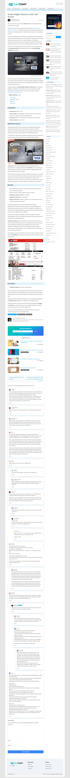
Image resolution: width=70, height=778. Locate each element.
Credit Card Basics (49, 174)
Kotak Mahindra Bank (12, 314)
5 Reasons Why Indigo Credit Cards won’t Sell (31, 350)
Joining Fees (13, 97)
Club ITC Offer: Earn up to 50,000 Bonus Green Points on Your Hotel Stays (56, 45)
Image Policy (48, 768)
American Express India (51, 152)
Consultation (50, 8)
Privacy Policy (49, 766)
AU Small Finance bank (50, 156)
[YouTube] (13, 765)
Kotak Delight (29, 314)
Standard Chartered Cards (51, 233)
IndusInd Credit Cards (50, 211)
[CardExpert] (17, 5)
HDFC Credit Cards (49, 191)
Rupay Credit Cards (50, 226)
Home (9, 8)
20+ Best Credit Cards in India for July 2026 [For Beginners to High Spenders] (56, 74)
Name (9, 740)
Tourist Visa (48, 235)
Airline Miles (48, 145)
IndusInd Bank (49, 209)
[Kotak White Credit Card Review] (13, 370)
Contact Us (30, 768)
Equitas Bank (48, 178)
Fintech (47, 180)
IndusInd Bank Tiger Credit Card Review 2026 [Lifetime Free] (55, 68)
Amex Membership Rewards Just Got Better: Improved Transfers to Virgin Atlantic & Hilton (54, 86)
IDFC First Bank (49, 206)
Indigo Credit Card (24, 352)
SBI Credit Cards (49, 228)
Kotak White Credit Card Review (28, 367)
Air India (47, 141)
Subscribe (36, 331)
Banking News (49, 165)
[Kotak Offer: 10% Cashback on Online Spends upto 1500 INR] (13, 343)
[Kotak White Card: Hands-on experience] (13, 361)
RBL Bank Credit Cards (50, 224)
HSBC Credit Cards (49, 198)
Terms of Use (48, 764)
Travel (47, 237)
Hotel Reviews (25, 8)
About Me (30, 764)
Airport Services (49, 149)
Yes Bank (47, 239)
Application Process (14, 99)
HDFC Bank (48, 189)
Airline (47, 143)
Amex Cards (48, 154)
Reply (10, 402)
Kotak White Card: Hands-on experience (30, 359)
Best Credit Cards (16, 8)
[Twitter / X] (11, 765)
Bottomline (12, 103)
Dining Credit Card (21, 314)
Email (9, 745)
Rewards (12, 101)
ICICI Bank (48, 202)
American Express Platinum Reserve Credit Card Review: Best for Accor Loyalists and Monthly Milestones (54, 122)
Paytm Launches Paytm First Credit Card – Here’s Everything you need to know (34, 379)
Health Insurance (49, 193)
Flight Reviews (33, 8)
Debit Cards (48, 176)
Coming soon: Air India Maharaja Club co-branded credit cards (54, 102)
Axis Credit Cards (49, 160)
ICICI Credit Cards (49, 204)
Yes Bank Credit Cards (50, 241)
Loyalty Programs (49, 217)
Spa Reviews (48, 230)
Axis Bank (48, 158)
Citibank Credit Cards (50, 171)
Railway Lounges (49, 222)
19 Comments (41, 20)
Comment (10, 724)
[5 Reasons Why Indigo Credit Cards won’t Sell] (13, 352)
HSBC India (48, 200)
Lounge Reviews (42, 8)
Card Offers (48, 169)
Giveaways (48, 187)
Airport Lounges (49, 147)
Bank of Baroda (49, 163)
